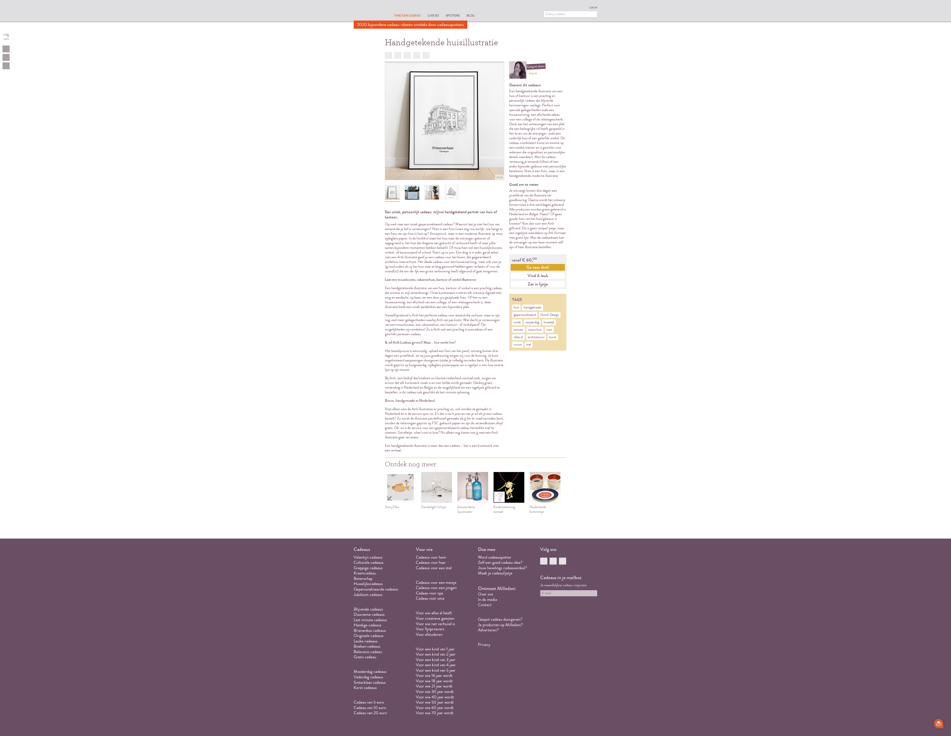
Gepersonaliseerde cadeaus (376, 589)
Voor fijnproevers (430, 629)
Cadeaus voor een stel (434, 568)
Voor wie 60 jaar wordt (435, 708)
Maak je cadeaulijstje (495, 573)
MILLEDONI (367, 11)
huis (516, 307)
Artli (499, 177)
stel (528, 344)
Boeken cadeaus (367, 646)
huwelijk (549, 322)
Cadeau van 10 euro (370, 708)
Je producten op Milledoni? (500, 625)
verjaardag (532, 322)
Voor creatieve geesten (435, 618)
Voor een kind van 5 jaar (435, 670)
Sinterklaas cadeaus (370, 682)
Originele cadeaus (368, 636)
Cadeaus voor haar (431, 562)
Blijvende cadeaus (368, 609)
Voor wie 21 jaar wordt (434, 686)
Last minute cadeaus (370, 620)
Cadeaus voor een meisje (436, 582)
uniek (517, 322)
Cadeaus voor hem (431, 557)
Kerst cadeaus (365, 688)
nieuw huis (535, 329)
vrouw (518, 344)
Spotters (453, 15)
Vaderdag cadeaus (368, 677)
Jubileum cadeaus (368, 595)
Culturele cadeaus (368, 562)
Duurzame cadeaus (369, 614)
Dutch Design (549, 314)
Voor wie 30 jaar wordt (435, 692)
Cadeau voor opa (429, 593)
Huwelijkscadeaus (368, 584)
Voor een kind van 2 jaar (435, 654)
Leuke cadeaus (365, 641)
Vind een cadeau (407, 15)
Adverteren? (488, 630)
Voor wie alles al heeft (434, 613)
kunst (552, 337)
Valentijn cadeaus (368, 557)
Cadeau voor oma (430, 598)
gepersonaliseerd (525, 314)
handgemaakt (533, 307)
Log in (593, 7)
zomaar (519, 329)
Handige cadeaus (367, 625)
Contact (485, 605)
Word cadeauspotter (494, 557)
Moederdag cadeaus (370, 671)
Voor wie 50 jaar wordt (435, 702)
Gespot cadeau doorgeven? (500, 619)
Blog (471, 15)
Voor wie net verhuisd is (435, 624)
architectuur (536, 337)
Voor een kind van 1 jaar (435, 649)
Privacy (484, 644)
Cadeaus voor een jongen (437, 588)
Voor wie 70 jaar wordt (434, 713)
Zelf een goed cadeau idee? (500, 562)
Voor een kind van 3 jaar (435, 660)
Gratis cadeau (365, 657)
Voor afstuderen (429, 634)
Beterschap (363, 578)
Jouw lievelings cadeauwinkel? (502, 568)
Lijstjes (433, 15)
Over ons (485, 594)
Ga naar (537, 267)
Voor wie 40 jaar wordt (435, 697)
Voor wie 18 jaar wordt (434, 681)
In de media (487, 599)
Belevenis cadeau (368, 652)
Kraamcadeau (365, 573)
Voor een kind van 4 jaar (436, 665)
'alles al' (518, 337)
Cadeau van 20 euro (370, 713)
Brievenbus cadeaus (370, 630)
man (549, 329)
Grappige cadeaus (368, 568)
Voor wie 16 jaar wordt (434, 675)
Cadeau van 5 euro (369, 702)
